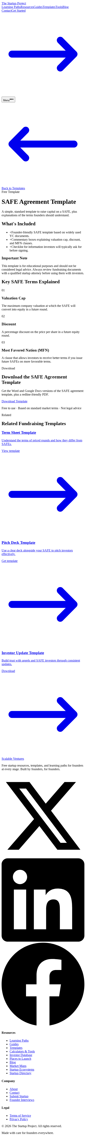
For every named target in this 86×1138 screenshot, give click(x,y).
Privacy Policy (19, 1119)
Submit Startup (19, 1096)
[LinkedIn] (43, 940)
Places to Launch (20, 1058)
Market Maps (18, 1066)
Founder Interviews (22, 1100)
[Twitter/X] (43, 856)
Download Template (14, 401)
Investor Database (21, 1055)
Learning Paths (11, 7)
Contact (6, 10)
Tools (58, 7)
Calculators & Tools (22, 1051)
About (14, 1089)
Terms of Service (20, 1115)
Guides (38, 7)
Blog (65, 7)
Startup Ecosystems (22, 1069)
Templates (49, 7)
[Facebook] (43, 1024)
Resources (27, 7)
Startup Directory (20, 1073)
